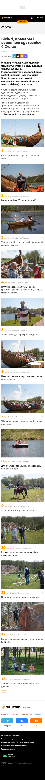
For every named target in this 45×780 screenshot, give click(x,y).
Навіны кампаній (8, 742)
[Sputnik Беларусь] (7, 19)
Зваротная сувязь (8, 749)
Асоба (25, 714)
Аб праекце (6, 735)
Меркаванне (36, 714)
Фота (4, 692)
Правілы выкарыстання (10, 739)
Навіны (4, 714)
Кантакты (15, 735)
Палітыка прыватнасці (25, 742)
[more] (42, 151)
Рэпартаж (15, 714)
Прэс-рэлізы (26, 739)
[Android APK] (8, 756)
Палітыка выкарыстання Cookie (14, 745)
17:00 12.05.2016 (7, 51)
